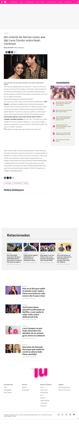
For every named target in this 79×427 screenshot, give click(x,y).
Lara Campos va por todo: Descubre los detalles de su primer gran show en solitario (33, 332)
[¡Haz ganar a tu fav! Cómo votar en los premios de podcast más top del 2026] (47, 247)
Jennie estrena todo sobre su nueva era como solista (64, 103)
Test (21, 2)
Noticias (6, 33)
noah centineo (17, 183)
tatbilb (25, 183)
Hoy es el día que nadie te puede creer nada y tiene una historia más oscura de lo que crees (33, 292)
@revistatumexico (16, 171)
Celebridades (29, 2)
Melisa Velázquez (19, 47)
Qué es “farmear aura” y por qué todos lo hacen (64, 110)
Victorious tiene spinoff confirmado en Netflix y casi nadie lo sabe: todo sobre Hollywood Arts (33, 312)
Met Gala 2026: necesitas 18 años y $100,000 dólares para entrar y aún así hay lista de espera (14, 258)
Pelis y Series (40, 2)
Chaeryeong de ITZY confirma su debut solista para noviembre (63, 126)
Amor (60, 2)
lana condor (8, 183)
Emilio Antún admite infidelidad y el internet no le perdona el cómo (31, 257)
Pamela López (18, 264)
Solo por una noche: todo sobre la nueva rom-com (63, 133)
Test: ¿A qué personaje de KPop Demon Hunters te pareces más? (63, 118)
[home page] (5, 2)
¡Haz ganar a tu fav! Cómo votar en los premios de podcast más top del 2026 (47, 257)
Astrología (68, 2)
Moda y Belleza (51, 2)
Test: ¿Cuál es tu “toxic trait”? (63, 140)
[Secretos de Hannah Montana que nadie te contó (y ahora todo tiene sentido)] (13, 348)
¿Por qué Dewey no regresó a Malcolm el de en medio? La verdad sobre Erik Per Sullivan (64, 258)
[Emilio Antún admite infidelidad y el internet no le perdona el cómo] (31, 247)
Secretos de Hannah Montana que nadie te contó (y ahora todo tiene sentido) (33, 351)
